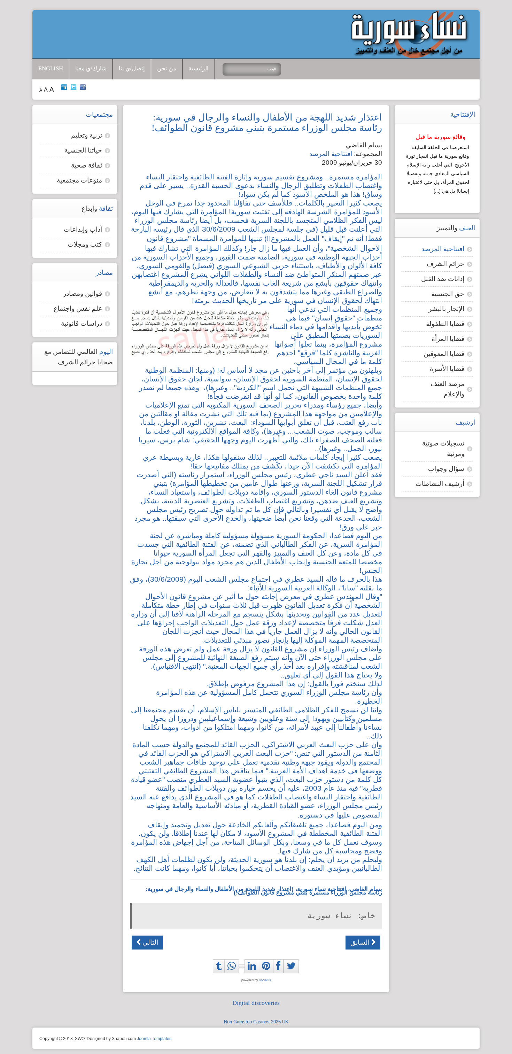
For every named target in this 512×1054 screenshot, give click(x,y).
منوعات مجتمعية (79, 180)
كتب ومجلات (85, 244)
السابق (360, 942)
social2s (265, 980)
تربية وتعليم (86, 135)
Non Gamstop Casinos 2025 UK (256, 1021)
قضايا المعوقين (444, 353)
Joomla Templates (154, 1039)
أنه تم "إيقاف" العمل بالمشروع (317, 238)
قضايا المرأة (448, 338)
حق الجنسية (447, 293)
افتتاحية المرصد (330, 153)
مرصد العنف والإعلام (447, 389)
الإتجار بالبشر (446, 308)
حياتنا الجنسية (83, 150)
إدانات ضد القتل (442, 278)
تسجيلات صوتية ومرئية (443, 448)
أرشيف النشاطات (440, 483)
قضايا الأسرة (447, 368)
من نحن (166, 68)
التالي (149, 942)
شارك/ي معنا (91, 68)
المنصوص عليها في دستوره (341, 815)
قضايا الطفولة (445, 323)
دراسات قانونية (81, 323)
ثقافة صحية (86, 165)
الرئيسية (198, 68)
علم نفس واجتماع (78, 308)
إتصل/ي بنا (132, 68)
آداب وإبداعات (83, 229)
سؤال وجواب (446, 468)
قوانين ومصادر (82, 293)
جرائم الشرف (445, 264)
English (50, 68)
